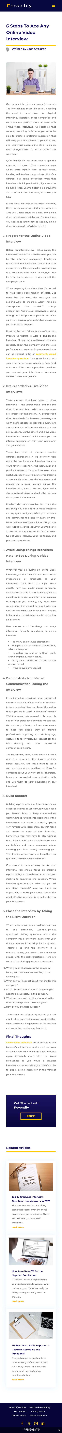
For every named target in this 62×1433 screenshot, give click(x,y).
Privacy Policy (37, 1411)
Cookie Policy (19, 1415)
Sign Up (31, 1116)
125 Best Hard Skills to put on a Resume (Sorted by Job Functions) (30, 1349)
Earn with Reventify (39, 1407)
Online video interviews (19, 1042)
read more (18, 1227)
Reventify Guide (17, 1407)
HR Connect (20, 1411)
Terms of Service (38, 1415)
